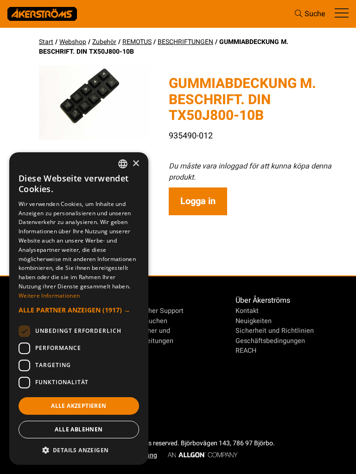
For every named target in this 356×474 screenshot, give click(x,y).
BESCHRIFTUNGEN (185, 42)
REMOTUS (137, 42)
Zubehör (104, 42)
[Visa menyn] (342, 13)
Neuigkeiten (253, 321)
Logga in (198, 201)
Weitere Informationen (49, 295)
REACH (245, 351)
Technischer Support (152, 311)
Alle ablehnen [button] (78, 429)
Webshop (72, 42)
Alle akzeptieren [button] (78, 406)
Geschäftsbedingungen (270, 341)
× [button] (135, 163)
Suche (315, 13)
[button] (79, 310)
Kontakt (247, 311)
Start (46, 42)
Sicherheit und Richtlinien (274, 331)
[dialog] (78, 308)
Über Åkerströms (262, 300)
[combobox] (122, 163)
